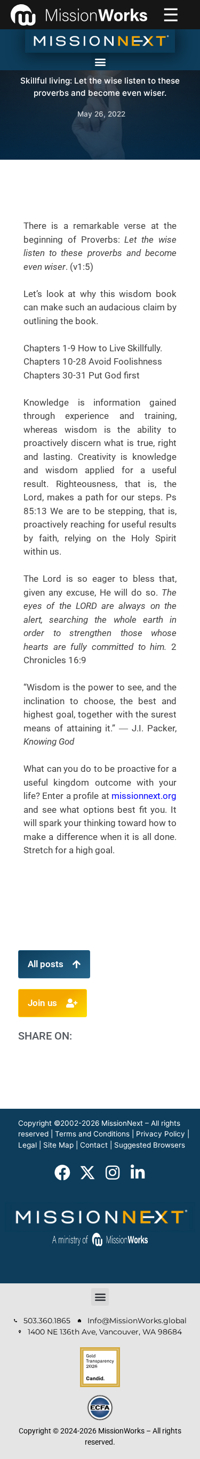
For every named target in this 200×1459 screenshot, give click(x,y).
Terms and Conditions (92, 1134)
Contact (94, 1145)
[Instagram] (112, 1172)
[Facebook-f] (62, 1172)
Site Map (58, 1145)
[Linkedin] (137, 1172)
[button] (100, 61)
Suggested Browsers (149, 1145)
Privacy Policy (160, 1134)
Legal (27, 1145)
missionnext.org (144, 795)
